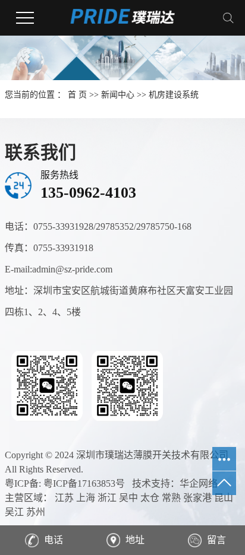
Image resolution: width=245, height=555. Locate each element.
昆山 (223, 498)
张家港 (197, 498)
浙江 (107, 498)
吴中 (128, 498)
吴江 (14, 512)
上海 (85, 498)
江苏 (64, 498)
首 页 (77, 94)
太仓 (149, 498)
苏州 (35, 512)
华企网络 (199, 483)
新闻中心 (117, 94)
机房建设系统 (174, 94)
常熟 (171, 498)
